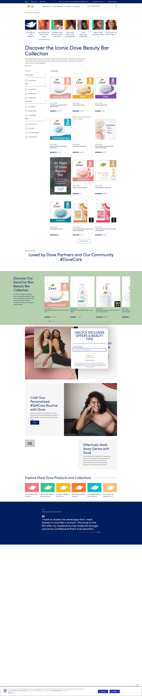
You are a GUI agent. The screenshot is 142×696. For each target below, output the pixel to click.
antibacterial (32, 93)
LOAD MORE (83, 241)
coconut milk (32, 115)
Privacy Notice (90, 366)
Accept (114, 691)
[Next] (59, 321)
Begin (36, 422)
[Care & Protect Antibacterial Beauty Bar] (60, 129)
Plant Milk (31, 128)
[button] (51, 455)
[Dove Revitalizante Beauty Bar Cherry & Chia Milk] (105, 129)
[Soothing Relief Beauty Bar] (105, 170)
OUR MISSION (58, 6)
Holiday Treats (32, 124)
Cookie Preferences (57, 690)
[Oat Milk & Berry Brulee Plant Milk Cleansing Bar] (105, 212)
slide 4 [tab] (54, 321)
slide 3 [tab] (52, 321)
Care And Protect (33, 132)
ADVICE (68, 6)
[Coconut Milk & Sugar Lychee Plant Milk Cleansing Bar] (83, 212)
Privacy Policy (22, 690)
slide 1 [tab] (49, 321)
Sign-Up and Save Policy (97, 365)
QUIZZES (77, 6)
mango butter (32, 111)
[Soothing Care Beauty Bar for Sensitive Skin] (60, 88)
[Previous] (45, 321)
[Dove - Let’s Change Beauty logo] (30, 6)
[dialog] (71, 348)
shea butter (31, 106)
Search (116, 6)
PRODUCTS (46, 6)
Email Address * (78, 347)
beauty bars (32, 80)
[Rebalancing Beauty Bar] (83, 170)
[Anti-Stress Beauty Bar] (83, 129)
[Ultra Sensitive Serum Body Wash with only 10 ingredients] (108, 295)
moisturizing (32, 98)
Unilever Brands (80, 364)
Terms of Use (13, 690)
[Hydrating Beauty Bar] (60, 212)
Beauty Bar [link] (37, 12)
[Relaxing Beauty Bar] (105, 88)
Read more (28, 66)
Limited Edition (32, 137)
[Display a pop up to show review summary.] (61, 110)
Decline (103, 691)
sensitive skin (32, 89)
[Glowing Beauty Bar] (83, 88)
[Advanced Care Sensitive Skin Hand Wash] (82, 295)
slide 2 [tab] (51, 321)
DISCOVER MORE (60, 189)
